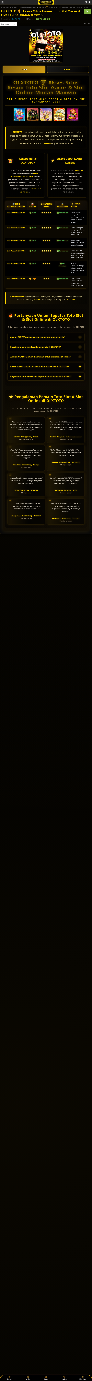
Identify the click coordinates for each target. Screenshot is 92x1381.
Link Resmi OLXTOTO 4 (16, 251)
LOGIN (24, 69)
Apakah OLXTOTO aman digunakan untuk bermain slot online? (45, 357)
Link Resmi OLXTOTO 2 (16, 228)
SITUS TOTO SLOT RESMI (28, 7)
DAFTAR (68, 69)
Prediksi (64, 1379)
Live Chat (82, 1379)
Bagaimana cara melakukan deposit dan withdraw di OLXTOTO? (45, 376)
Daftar (46, 1379)
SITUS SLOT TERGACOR (9, 7)
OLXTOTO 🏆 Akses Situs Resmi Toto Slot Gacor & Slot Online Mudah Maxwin (63, 7)
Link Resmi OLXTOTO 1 (16, 213)
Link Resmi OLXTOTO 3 (16, 240)
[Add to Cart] (87, 11)
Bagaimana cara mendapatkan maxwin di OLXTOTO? (45, 347)
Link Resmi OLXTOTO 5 (16, 263)
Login (28, 1379)
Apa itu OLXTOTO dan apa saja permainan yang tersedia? (45, 337)
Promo (9, 1379)
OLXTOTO (16, 19)
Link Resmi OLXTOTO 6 (16, 279)
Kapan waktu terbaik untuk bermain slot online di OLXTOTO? (45, 367)
